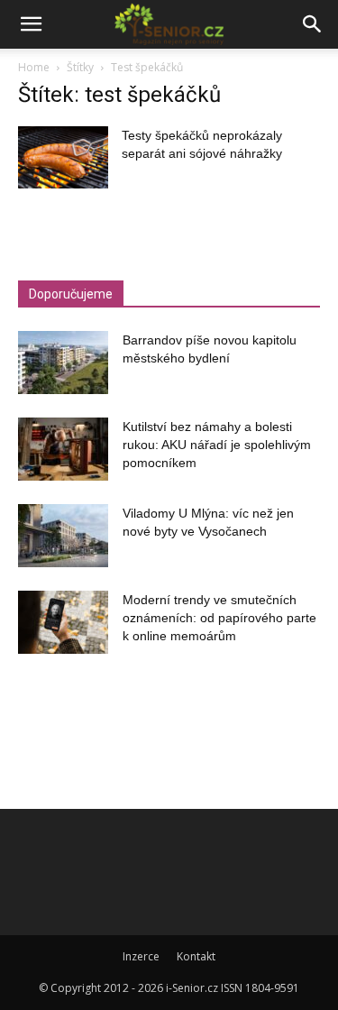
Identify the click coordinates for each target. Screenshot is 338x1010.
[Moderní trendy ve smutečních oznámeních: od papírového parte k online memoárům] (63, 622)
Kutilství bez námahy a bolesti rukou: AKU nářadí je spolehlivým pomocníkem (217, 444)
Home (34, 67)
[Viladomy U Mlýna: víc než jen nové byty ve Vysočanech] (63, 535)
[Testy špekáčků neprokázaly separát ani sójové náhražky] (63, 157)
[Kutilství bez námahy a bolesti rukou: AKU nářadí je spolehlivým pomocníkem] (63, 449)
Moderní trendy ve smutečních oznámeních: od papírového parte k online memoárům (219, 617)
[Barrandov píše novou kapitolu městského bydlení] (63, 362)
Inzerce (141, 956)
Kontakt (196, 956)
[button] (30, 24)
